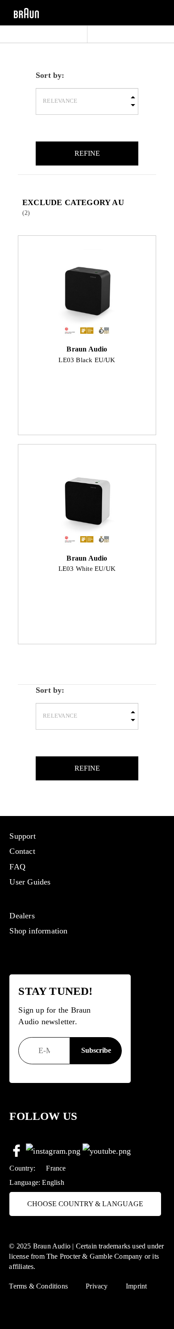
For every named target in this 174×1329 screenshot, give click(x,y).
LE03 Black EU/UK (86, 360)
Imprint (136, 1286)
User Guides (29, 881)
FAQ (17, 866)
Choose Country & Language (85, 1204)
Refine (87, 153)
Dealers (21, 915)
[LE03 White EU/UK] (87, 502)
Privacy (97, 1286)
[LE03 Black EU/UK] (87, 293)
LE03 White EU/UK (87, 568)
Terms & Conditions (38, 1286)
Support (22, 836)
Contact (22, 851)
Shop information (38, 930)
